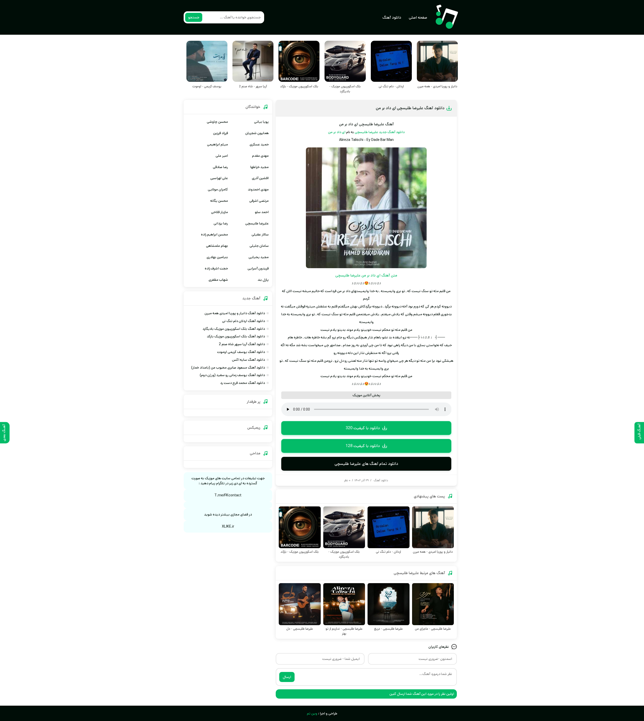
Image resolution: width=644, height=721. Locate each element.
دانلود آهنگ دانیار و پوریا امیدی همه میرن (235, 313)
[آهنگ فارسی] (446, 17)
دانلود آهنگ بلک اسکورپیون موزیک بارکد (236, 336)
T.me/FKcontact (228, 495)
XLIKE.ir (228, 526)
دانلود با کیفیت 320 (363, 428)
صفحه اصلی (418, 17)
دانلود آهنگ (391, 17)
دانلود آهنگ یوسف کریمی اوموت (241, 351)
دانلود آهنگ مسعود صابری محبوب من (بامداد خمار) (228, 367)
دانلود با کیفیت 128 (363, 446)
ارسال (287, 676)
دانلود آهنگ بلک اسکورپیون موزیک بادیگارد (234, 328)
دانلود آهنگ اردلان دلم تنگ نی (243, 321)
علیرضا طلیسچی (366, 132)
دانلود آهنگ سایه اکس (248, 359)
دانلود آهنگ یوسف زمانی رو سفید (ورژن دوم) (232, 375)
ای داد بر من (336, 132)
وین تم (312, 713)
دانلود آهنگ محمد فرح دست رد (242, 382)
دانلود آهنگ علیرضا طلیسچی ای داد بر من (410, 108)
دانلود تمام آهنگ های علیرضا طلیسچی (366, 464)
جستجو (193, 17)
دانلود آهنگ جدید (392, 132)
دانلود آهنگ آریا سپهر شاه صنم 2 (242, 344)
